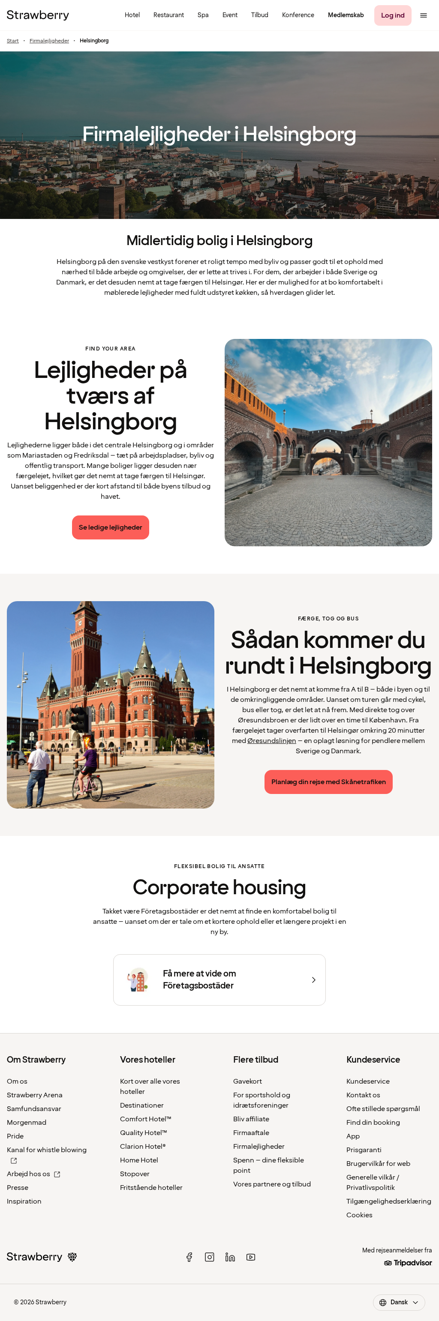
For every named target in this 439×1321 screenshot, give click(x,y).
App (353, 1136)
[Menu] (423, 15)
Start (13, 41)
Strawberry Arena (35, 1095)
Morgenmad (26, 1122)
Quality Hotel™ (143, 1133)
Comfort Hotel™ (145, 1119)
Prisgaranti (364, 1150)
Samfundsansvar (34, 1109)
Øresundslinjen (271, 741)
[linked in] (230, 1257)
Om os (17, 1081)
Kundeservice (368, 1081)
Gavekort (247, 1081)
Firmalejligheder (49, 41)
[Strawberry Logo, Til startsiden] (38, 15)
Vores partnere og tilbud (272, 1184)
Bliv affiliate (251, 1119)
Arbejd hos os (28, 1174)
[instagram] (209, 1257)
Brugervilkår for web (378, 1163)
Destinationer (142, 1105)
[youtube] (251, 1257)
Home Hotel (139, 1160)
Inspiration (24, 1201)
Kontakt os (363, 1095)
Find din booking (373, 1122)
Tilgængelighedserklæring (388, 1201)
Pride (15, 1136)
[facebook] (189, 1257)
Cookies (359, 1215)
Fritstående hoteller (151, 1187)
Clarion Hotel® (143, 1146)
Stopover (135, 1174)
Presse (17, 1187)
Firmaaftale (251, 1133)
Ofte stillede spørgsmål (383, 1109)
